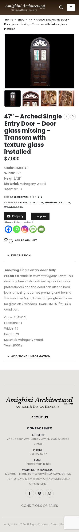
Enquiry (17, 216)
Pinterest (39, 493)
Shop (20, 19)
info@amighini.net (38, 464)
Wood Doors (13, 207)
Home (9, 19)
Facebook (29, 493)
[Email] (41, 229)
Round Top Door (31, 202)
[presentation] (9, 61)
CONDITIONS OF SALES (39, 505)
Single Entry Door (57, 202)
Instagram (49, 493)
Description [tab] (21, 255)
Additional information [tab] (30, 356)
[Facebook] (8, 229)
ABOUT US (39, 417)
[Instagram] (24, 229)
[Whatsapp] (16, 229)
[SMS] (33, 229)
